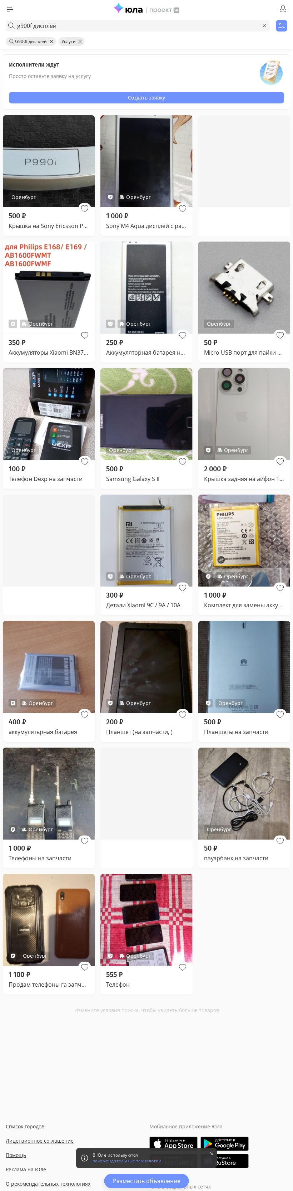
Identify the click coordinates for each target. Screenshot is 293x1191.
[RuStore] (224, 1161)
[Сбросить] (264, 25)
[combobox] (138, 25)
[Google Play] (224, 1144)
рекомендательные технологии (127, 1161)
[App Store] (173, 1144)
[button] (85, 208)
